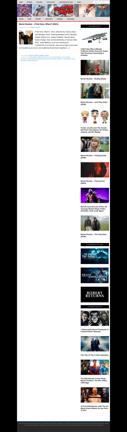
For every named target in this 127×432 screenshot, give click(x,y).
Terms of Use (68, 425)
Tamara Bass (67, 59)
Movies (31, 55)
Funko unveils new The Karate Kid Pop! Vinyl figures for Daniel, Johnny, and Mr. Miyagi (94, 130)
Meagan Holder (52, 59)
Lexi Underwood (32, 59)
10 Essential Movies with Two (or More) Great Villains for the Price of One (94, 408)
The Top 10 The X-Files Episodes (95, 355)
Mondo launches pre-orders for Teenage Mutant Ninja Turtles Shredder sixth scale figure (94, 209)
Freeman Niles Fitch (44, 57)
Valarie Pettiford (32, 60)
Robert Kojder (44, 55)
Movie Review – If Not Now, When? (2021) (38, 24)
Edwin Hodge (33, 57)
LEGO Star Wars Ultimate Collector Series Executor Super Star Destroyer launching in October (94, 52)
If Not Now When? (56, 57)
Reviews (36, 55)
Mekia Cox (60, 59)
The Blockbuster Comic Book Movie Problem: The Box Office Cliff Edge (94, 381)
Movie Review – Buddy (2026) (93, 79)
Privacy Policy (77, 425)
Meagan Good (42, 59)
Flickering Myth (63, 10)
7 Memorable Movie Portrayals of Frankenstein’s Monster (95, 331)
